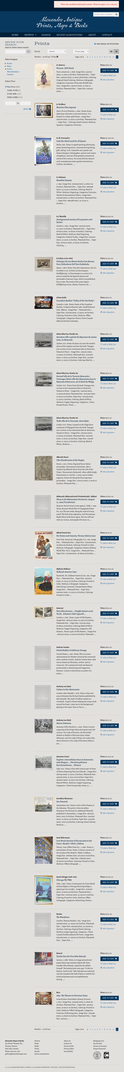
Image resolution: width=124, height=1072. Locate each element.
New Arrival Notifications (107, 44)
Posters (10, 74)
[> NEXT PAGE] (117, 57)
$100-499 (14, 94)
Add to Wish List (109, 75)
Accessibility (68, 1051)
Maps (9, 66)
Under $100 (13, 90)
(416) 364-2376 (15, 1051)
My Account (97, 1043)
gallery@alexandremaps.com (16, 1054)
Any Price (13, 86)
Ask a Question (108, 79)
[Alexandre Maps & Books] (62, 23)
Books (9, 63)
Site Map (54, 1067)
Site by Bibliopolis (67, 1067)
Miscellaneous (13, 71)
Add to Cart (108, 70)
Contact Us (68, 1043)
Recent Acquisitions (69, 34)
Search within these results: (17, 47)
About (92, 34)
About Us (67, 1041)
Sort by (37, 51)
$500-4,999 (14, 97)
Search (46, 34)
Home (15, 34)
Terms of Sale (69, 1046)
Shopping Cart (98, 1041)
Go (28, 51)
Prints (9, 69)
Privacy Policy (69, 1048)
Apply (26, 109)
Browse (29, 34)
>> (113, 57)
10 (110, 57)
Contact (107, 34)
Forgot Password (99, 1048)
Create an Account (100, 1046)
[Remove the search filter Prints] (57, 56)
